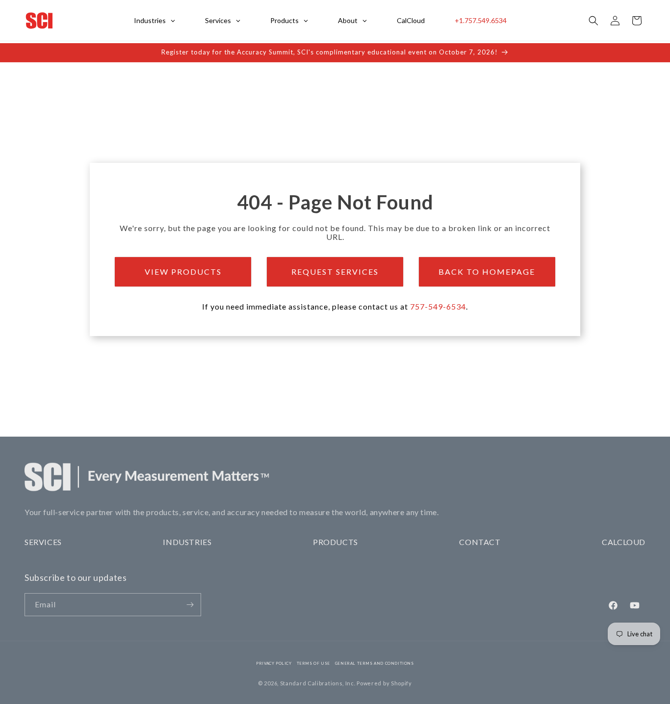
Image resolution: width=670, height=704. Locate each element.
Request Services (335, 271)
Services (43, 542)
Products (335, 542)
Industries (187, 542)
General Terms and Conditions (374, 663)
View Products (183, 271)
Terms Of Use (313, 663)
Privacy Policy (273, 663)
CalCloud (623, 542)
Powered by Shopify (384, 683)
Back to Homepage (486, 271)
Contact (479, 542)
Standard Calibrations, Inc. (318, 683)
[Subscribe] (190, 604)
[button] (593, 20)
